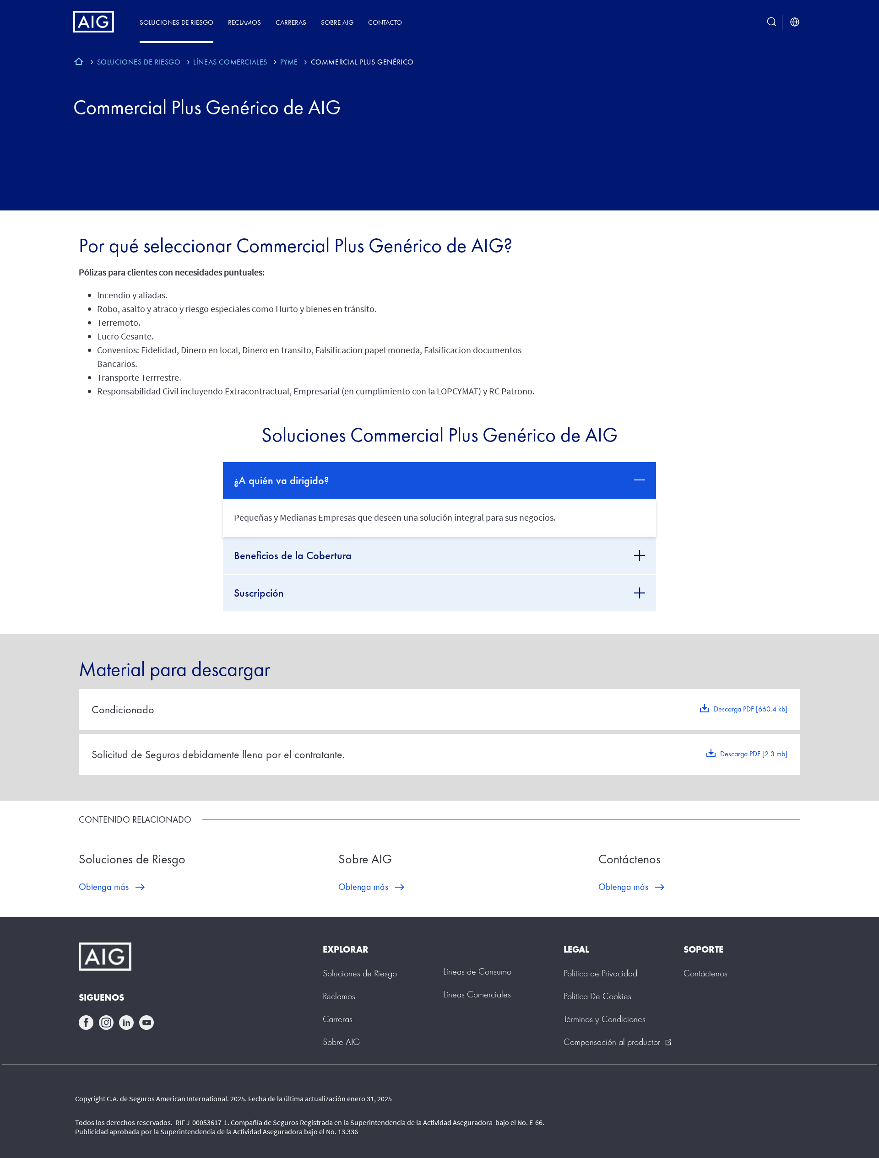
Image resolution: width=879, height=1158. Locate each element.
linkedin (126, 1022)
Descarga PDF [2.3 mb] (753, 754)
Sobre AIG (337, 22)
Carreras (291, 22)
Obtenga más (104, 887)
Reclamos (244, 22)
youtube (146, 1022)
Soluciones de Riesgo (176, 22)
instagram (106, 1022)
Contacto (385, 22)
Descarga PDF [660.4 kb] (750, 709)
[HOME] (78, 63)
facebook (86, 1022)
